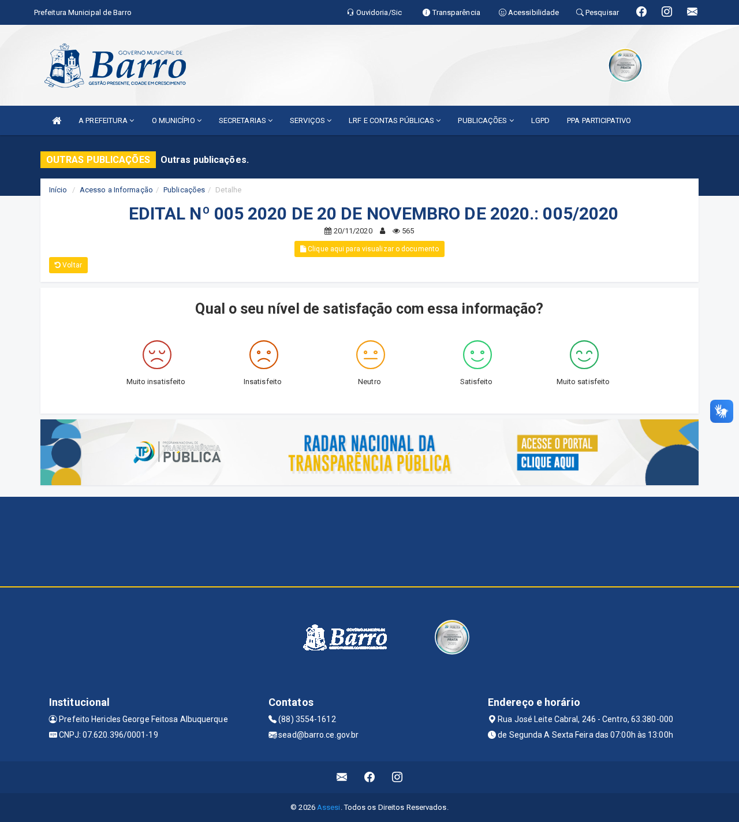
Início (58, 189)
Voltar (71, 265)
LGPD (540, 120)
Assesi (329, 807)
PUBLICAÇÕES (483, 120)
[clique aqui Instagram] (397, 777)
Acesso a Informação (116, 189)
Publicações (184, 189)
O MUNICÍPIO (174, 120)
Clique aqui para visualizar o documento (372, 249)
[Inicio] (56, 120)
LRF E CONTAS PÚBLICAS (392, 120)
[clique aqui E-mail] (342, 777)
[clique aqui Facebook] (370, 777)
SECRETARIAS (243, 120)
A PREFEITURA (104, 120)
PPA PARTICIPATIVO (599, 120)
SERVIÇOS (308, 120)
